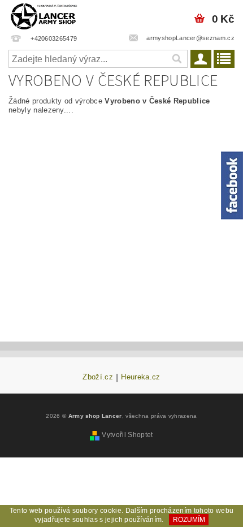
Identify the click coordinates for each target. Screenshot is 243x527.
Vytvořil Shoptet (127, 435)
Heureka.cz (140, 377)
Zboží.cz (98, 377)
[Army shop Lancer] (43, 14)
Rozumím (189, 520)
